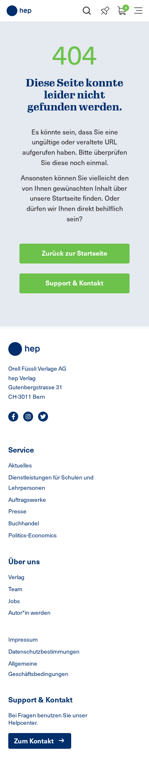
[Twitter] (43, 417)
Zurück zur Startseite (74, 252)
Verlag (16, 577)
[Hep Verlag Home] (19, 10)
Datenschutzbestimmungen (43, 651)
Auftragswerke (27, 499)
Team (15, 589)
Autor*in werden (29, 612)
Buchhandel (23, 523)
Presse (17, 511)
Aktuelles (20, 465)
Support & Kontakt (74, 282)
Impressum (23, 639)
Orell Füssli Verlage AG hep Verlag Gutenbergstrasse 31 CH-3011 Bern (37, 382)
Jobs (14, 601)
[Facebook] (13, 417)
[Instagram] (28, 417)
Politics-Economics (32, 535)
